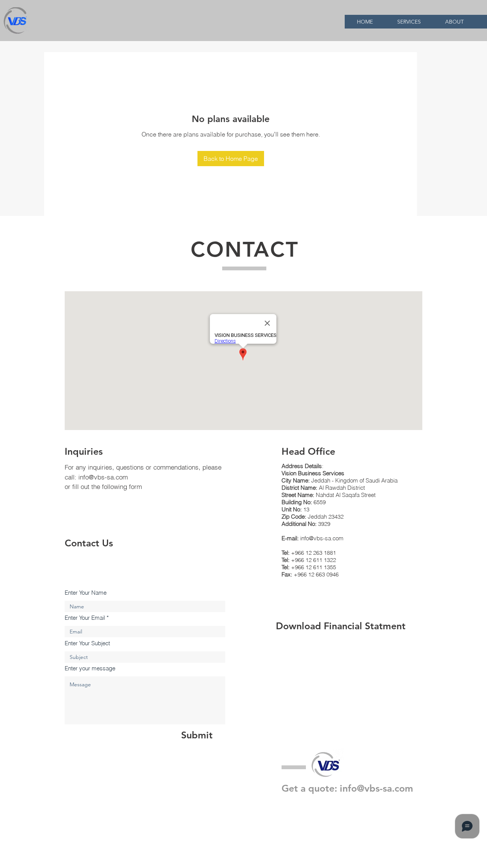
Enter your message (90, 668)
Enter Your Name (86, 592)
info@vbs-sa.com (103, 477)
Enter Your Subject (87, 643)
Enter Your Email (85, 618)
